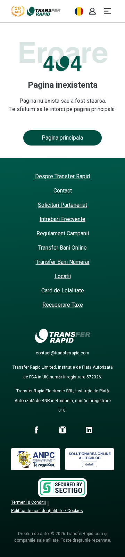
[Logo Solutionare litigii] (89, 468)
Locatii (63, 276)
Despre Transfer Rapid (62, 176)
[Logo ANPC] (35, 468)
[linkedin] (89, 431)
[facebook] (36, 431)
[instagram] (62, 431)
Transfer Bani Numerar (63, 262)
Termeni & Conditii (28, 502)
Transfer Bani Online (62, 247)
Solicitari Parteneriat (62, 205)
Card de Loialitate (62, 290)
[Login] (92, 11)
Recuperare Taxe (62, 304)
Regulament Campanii (62, 233)
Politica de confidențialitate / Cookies (47, 510)
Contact (62, 190)
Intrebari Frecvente (62, 219)
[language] (79, 11)
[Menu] (107, 11)
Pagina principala (62, 137)
